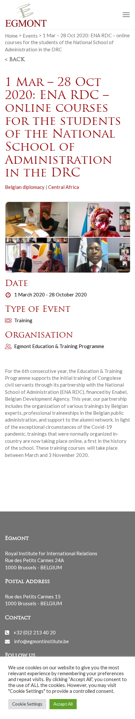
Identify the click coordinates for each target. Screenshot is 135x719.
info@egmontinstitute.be (41, 641)
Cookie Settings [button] (27, 704)
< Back (15, 59)
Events (30, 35)
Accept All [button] (63, 704)
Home (11, 35)
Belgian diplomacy (25, 187)
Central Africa (63, 187)
